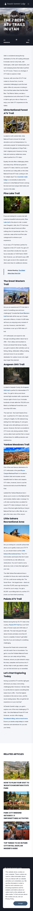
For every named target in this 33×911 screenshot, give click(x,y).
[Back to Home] (15, 5)
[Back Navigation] (16, 40)
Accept (20, 903)
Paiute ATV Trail (14, 625)
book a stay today (16, 721)
